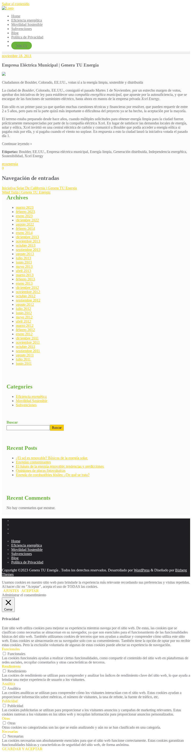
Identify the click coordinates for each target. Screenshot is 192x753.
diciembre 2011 (27, 338)
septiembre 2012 (28, 300)
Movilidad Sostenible (31, 401)
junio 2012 (24, 313)
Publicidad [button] (10, 701)
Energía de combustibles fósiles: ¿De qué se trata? (52, 475)
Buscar (12, 422)
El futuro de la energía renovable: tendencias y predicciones (60, 466)
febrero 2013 (25, 279)
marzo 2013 (24, 275)
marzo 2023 (24, 207)
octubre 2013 (25, 245)
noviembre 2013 (28, 241)
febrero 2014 (25, 229)
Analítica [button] (8, 684)
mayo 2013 (24, 266)
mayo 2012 (24, 317)
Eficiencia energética (31, 397)
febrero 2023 (25, 212)
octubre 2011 (25, 347)
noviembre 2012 (28, 292)
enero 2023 (24, 216)
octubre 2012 (25, 296)
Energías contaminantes (33, 462)
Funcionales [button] (11, 649)
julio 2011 (23, 359)
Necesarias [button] (10, 732)
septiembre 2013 (28, 250)
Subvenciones (26, 405)
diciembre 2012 (27, 288)
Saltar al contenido (15, 4)
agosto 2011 (25, 355)
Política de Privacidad (27, 562)
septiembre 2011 (28, 351)
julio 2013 (23, 258)
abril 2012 (23, 321)
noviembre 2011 (28, 342)
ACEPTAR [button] (30, 591)
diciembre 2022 (27, 220)
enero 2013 (24, 283)
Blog (14, 558)
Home (15, 541)
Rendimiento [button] (11, 666)
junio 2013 (24, 262)
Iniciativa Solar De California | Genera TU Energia (39, 188)
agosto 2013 (25, 254)
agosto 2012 (25, 304)
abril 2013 (23, 271)
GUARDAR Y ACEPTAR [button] (22, 749)
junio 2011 (24, 363)
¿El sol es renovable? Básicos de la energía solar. (52, 458)
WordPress (142, 570)
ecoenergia (10, 164)
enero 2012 (24, 334)
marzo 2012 (24, 326)
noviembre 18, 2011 (16, 56)
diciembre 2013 (27, 237)
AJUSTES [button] (11, 591)
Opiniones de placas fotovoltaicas (40, 471)
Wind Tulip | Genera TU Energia (26, 192)
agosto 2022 (25, 224)
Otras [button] (6, 718)
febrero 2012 (25, 330)
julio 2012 (23, 309)
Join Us (21, 46)
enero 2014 (24, 233)
